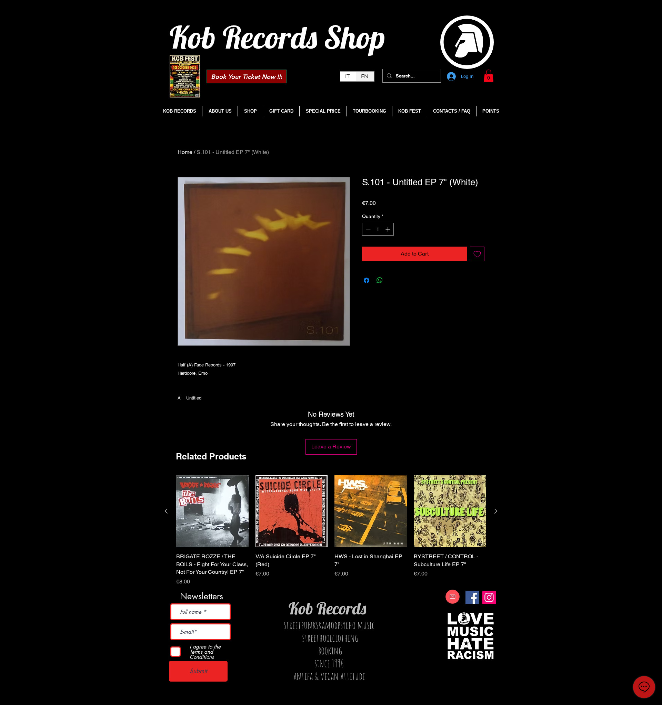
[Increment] (388, 229)
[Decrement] (367, 229)
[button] (488, 76)
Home (185, 152)
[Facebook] (472, 597)
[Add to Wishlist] (477, 254)
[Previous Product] (166, 511)
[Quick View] (212, 511)
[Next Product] (496, 511)
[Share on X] (393, 280)
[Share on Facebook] (366, 280)
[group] (331, 530)
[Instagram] (489, 597)
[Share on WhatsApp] (379, 280)
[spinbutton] (378, 229)
